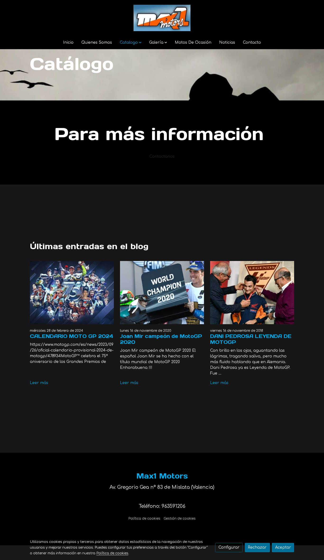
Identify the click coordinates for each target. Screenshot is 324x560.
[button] (130, 42)
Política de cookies (144, 518)
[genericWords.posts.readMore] (72, 292)
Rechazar (257, 547)
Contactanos (162, 156)
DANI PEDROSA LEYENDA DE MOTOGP (251, 339)
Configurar (229, 547)
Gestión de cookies (180, 518)
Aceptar (283, 547)
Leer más (39, 383)
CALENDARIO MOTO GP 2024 (71, 336)
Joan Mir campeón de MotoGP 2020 (161, 339)
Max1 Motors (162, 476)
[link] (162, 18)
